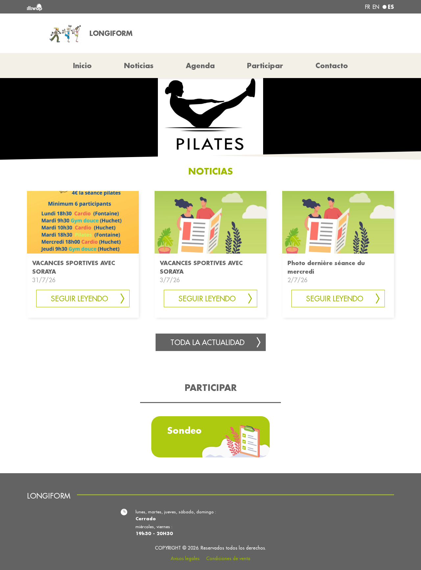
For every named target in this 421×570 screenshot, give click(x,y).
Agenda (200, 65)
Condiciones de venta (228, 558)
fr (367, 7)
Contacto (331, 65)
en (376, 7)
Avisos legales (185, 558)
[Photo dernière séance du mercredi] (338, 222)
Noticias (139, 65)
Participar (265, 65)
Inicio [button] (82, 65)
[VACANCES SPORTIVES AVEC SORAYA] (83, 222)
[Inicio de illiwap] (101, 7)
